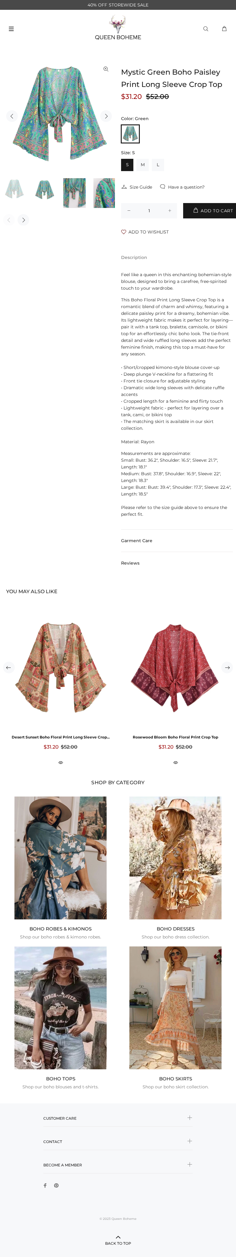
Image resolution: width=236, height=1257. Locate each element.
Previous (12, 116)
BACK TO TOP (118, 1243)
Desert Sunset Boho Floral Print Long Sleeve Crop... (61, 737)
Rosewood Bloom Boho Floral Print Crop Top (175, 737)
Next (106, 116)
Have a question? (186, 187)
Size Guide (141, 187)
